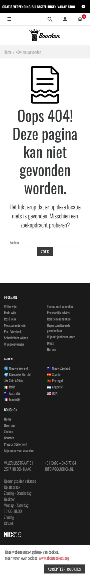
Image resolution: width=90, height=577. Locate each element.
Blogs (50, 343)
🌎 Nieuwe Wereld (16, 368)
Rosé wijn (10, 318)
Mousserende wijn (15, 325)
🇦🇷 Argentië (55, 386)
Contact (9, 437)
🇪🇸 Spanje (53, 374)
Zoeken (8, 431)
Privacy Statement (15, 444)
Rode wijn (10, 312)
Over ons (9, 425)
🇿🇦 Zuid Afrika (13, 380)
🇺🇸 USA (52, 393)
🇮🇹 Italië (9, 386)
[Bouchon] (45, 35)
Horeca (51, 349)
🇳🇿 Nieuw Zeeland (58, 368)
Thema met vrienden (60, 306)
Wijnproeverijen (14, 344)
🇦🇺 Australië (12, 393)
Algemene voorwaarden (19, 450)
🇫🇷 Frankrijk (12, 399)
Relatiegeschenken (58, 318)
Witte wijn (10, 306)
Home (8, 419)
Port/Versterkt (13, 331)
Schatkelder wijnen (16, 337)
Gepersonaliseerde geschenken (58, 327)
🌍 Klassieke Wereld (17, 374)
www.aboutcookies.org (54, 558)
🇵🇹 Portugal (55, 380)
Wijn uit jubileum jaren (61, 336)
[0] (80, 19)
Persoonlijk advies (58, 312)
